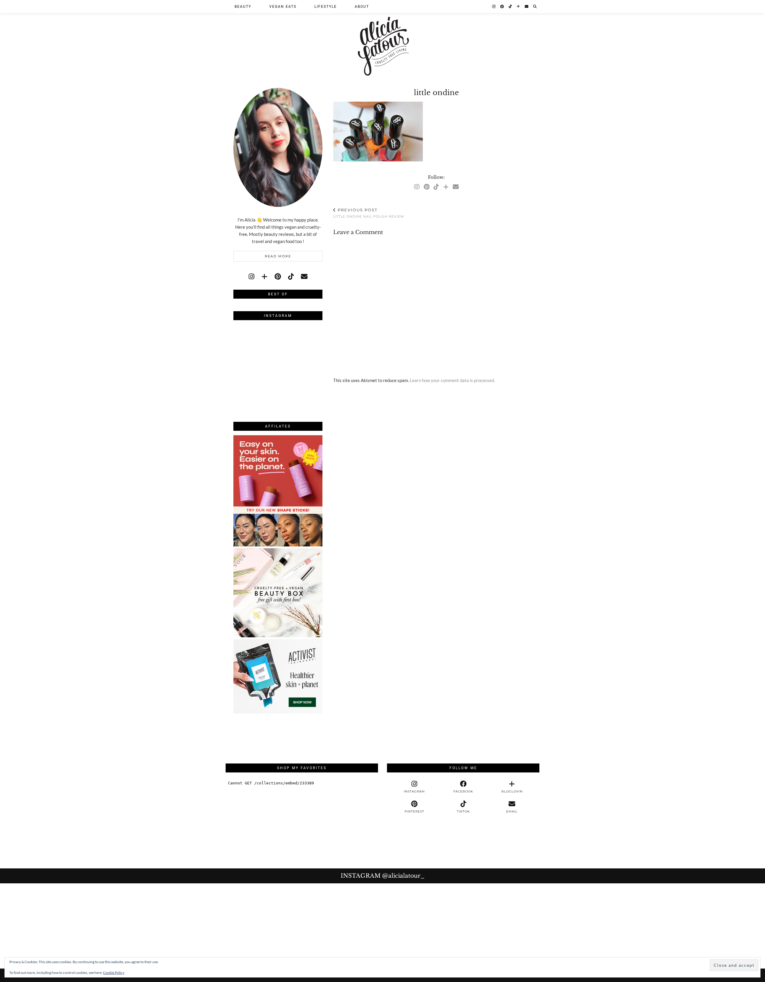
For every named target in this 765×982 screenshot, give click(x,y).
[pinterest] (278, 276)
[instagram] (251, 276)
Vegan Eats (282, 6)
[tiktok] (291, 276)
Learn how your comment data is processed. (452, 380)
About (362, 6)
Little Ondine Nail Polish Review (368, 213)
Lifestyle (325, 6)
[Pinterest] (502, 6)
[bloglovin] (264, 276)
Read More (278, 256)
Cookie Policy (113, 972)
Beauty (243, 6)
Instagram (383, 875)
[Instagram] (494, 6)
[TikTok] (510, 6)
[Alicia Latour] (382, 39)
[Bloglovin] (519, 6)
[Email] (527, 6)
